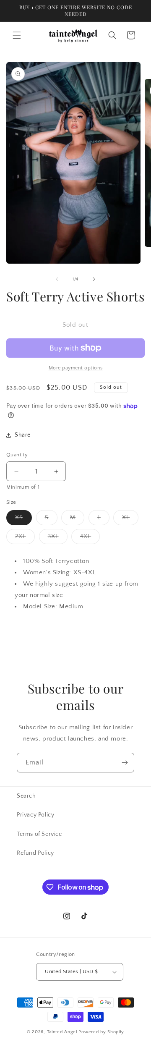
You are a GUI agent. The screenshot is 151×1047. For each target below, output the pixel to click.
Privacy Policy (35, 814)
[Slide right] (94, 279)
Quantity (17, 455)
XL (130, 519)
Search (26, 796)
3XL (58, 538)
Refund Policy (35, 853)
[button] (17, 35)
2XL (25, 538)
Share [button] (23, 435)
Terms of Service (39, 834)
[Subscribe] (124, 762)
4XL (90, 538)
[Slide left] (57, 279)
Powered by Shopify (101, 1031)
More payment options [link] (76, 368)
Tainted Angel (62, 1031)
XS (23, 519)
